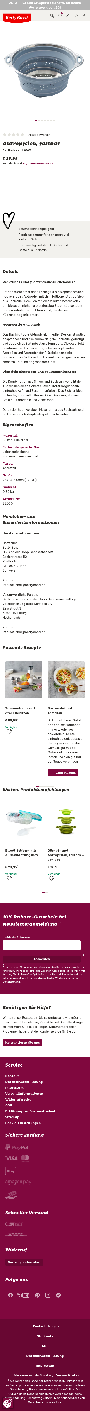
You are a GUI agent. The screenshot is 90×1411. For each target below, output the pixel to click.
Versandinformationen (24, 1094)
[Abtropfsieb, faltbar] (45, 68)
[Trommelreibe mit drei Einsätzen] (23, 679)
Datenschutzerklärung (24, 1082)
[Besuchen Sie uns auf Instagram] (48, 1296)
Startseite (45, 1336)
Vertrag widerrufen (24, 1262)
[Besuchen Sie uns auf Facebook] (10, 1296)
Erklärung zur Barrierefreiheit (30, 1111)
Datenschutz (11, 981)
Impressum (14, 1088)
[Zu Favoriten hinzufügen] (9, 732)
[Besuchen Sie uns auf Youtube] (23, 1295)
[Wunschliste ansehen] (60, 15)
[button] (68, 15)
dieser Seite (46, 978)
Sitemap (12, 1117)
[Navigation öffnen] (83, 15)
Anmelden (41, 959)
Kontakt (12, 1076)
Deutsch (39, 1326)
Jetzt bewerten (39, 135)
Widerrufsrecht (18, 1099)
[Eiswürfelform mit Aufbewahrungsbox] (23, 822)
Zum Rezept (66, 773)
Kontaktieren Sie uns (22, 1043)
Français (54, 1326)
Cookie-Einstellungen (23, 1123)
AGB (8, 1105)
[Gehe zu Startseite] (17, 18)
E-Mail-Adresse (16, 937)
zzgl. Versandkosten (37, 163)
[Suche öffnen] (52, 15)
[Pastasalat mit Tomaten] (66, 679)
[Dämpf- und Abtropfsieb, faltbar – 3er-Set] (66, 822)
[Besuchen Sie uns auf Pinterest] (37, 1296)
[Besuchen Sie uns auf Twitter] (58, 1296)
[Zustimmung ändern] (8, 1403)
